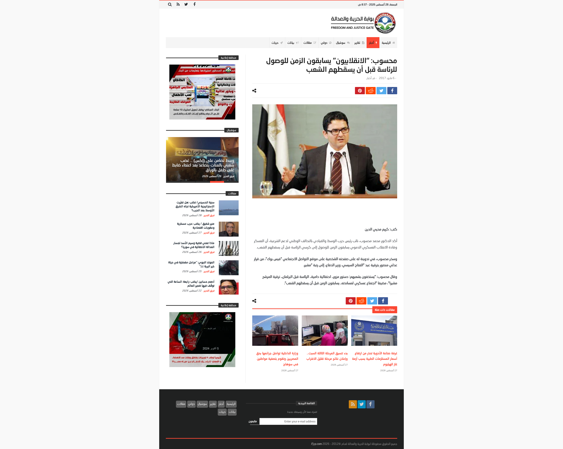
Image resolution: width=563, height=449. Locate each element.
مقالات (181, 404)
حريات (222, 411)
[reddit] (371, 90)
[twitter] (381, 90)
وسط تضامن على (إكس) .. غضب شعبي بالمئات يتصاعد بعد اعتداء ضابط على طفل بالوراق (203, 165)
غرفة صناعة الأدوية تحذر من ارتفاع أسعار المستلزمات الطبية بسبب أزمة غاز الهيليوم (374, 358)
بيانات (232, 411)
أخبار (369, 78)
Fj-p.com (316, 443)
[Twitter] (186, 4)
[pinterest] (360, 90)
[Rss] (178, 4)
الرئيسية (231, 404)
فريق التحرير (228, 176)
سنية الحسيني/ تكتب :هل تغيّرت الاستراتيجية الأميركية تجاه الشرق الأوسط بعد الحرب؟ (194, 206)
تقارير (213, 404)
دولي (191, 404)
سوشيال (202, 404)
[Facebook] (194, 4)
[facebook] (392, 90)
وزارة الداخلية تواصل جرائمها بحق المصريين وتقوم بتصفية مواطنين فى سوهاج (277, 358)
